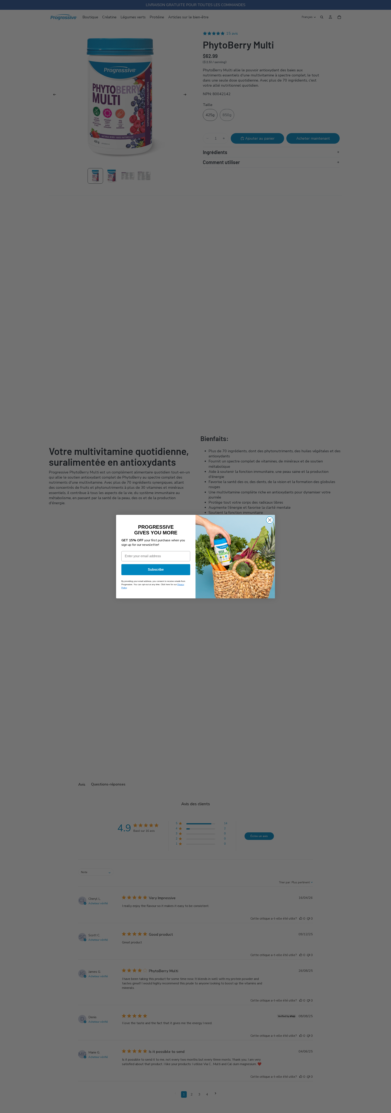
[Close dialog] (269, 520)
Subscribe (156, 569)
